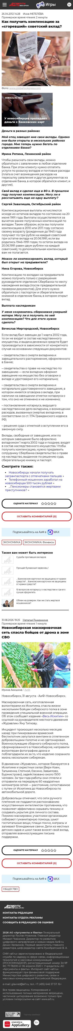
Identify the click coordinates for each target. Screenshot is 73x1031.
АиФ (27, 689)
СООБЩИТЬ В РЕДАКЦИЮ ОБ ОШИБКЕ (28, 922)
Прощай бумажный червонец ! (32, 568)
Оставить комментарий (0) (37, 516)
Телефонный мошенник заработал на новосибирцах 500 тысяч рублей (33, 481)
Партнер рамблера (32, 1015)
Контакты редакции (18, 912)
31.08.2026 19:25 (11, 620)
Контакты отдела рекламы (23, 917)
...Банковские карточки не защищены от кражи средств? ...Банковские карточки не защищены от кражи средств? (41, 581)
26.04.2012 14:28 (11, 13)
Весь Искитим (53, 716)
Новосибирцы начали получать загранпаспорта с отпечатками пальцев (33, 474)
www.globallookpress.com (25, 88)
